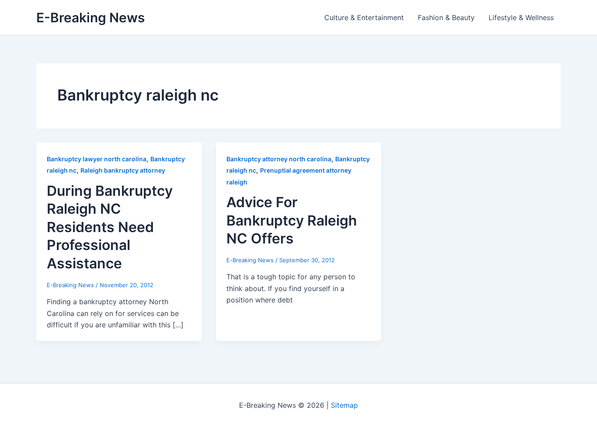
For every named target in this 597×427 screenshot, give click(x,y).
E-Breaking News (90, 17)
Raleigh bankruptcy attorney (122, 170)
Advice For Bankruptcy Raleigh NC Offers (291, 220)
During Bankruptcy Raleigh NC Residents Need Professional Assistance (110, 227)
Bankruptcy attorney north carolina (278, 159)
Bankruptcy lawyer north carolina (96, 159)
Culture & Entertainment (364, 17)
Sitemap (344, 405)
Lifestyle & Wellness (521, 17)
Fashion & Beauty (446, 17)
